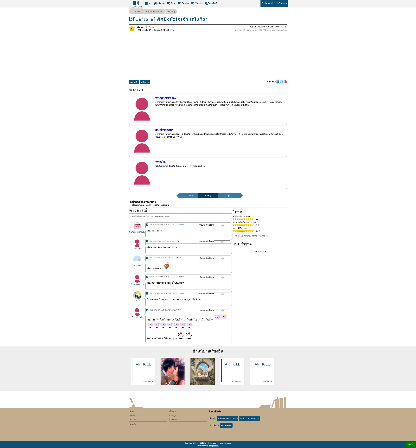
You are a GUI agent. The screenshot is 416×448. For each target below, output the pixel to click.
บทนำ (190, 195)
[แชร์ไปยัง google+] (285, 82)
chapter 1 (229, 195)
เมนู (149, 3)
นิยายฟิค (133, 424)
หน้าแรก (137, 11)
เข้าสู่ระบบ (282, 3)
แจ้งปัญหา (173, 415)
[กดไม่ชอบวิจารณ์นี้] (210, 225)
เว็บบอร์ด (172, 411)
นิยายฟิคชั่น (213, 3)
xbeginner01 (214, 446)
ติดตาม (146, 82)
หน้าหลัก (161, 3)
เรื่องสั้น (185, 3)
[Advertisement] (208, 56)
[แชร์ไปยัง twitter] (282, 82)
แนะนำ (135, 82)
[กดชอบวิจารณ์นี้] (201, 225)
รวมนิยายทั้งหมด (155, 11)
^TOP (181, 225)
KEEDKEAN (136, 7)
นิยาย (173, 3)
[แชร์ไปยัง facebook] (278, 82)
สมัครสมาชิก (268, 3)
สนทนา (410, 444)
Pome (151, 27)
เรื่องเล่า (198, 3)
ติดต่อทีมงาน (174, 420)
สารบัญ (172, 11)
